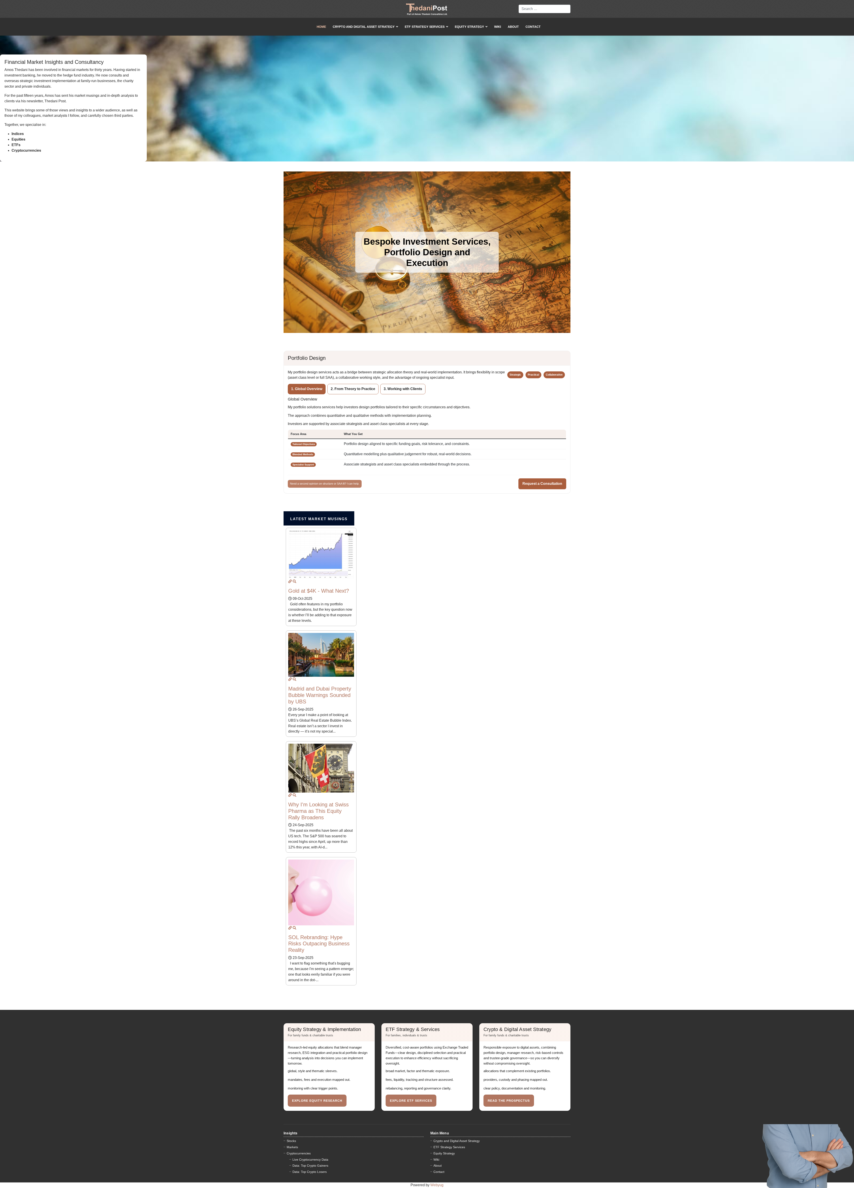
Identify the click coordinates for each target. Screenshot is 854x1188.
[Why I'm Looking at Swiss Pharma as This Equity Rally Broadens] (290, 795)
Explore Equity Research (317, 1100)
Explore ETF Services (411, 1100)
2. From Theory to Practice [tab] (353, 389)
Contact (533, 26)
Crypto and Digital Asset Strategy (364, 26)
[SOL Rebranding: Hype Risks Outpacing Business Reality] (290, 928)
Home (321, 26)
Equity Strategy (469, 26)
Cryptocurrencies (299, 1153)
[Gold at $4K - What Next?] (290, 581)
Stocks (291, 1141)
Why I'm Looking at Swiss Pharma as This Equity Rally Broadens (318, 810)
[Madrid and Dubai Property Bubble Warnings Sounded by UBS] (290, 679)
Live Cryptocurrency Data (310, 1159)
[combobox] (544, 9)
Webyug (436, 1185)
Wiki (497, 26)
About (513, 26)
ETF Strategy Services (425, 26)
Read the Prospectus (509, 1100)
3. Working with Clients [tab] (403, 389)
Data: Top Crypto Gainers (310, 1165)
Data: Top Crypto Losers (309, 1172)
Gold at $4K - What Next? (318, 591)
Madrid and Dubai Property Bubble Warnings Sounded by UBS (319, 695)
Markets (292, 1147)
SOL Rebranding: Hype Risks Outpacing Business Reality (319, 943)
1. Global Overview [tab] (306, 389)
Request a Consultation (542, 483)
